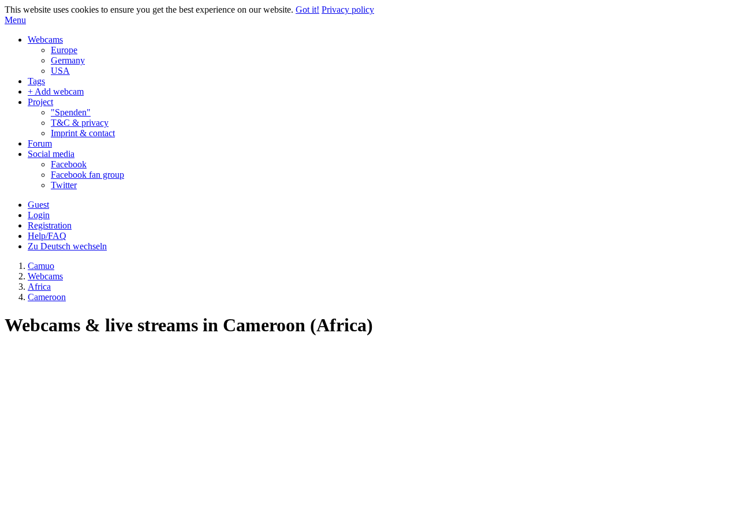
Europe (64, 50)
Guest (38, 205)
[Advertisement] (369, 429)
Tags (36, 81)
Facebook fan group (87, 175)
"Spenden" (71, 112)
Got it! (307, 9)
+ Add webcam (56, 91)
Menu (15, 20)
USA (60, 71)
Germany (68, 60)
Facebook (69, 164)
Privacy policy (348, 9)
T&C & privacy (80, 123)
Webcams (45, 39)
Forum (40, 143)
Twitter (64, 185)
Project (40, 102)
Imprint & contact (83, 133)
